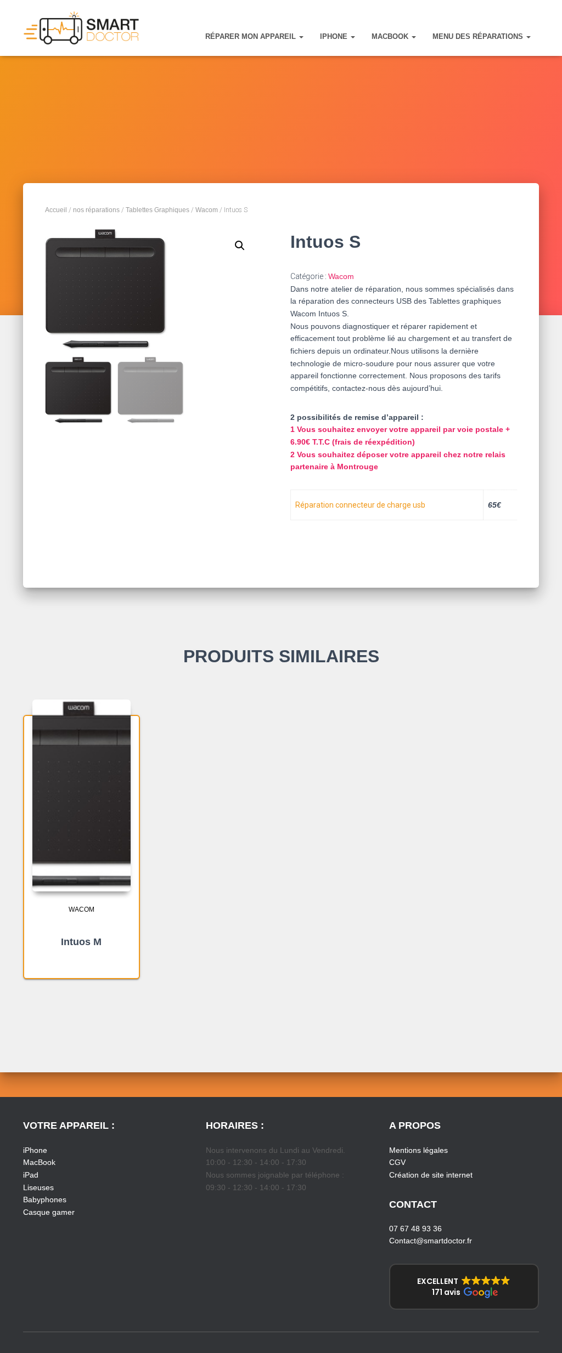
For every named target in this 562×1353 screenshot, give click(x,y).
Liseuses (38, 1187)
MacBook (39, 1162)
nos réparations (96, 210)
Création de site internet (431, 1174)
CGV (397, 1162)
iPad (30, 1174)
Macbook (391, 36)
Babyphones (44, 1199)
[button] (301, 36)
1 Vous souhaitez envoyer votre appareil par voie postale (397, 429)
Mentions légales (418, 1150)
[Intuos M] (81, 795)
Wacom (206, 210)
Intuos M (81, 941)
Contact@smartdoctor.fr (430, 1240)
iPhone (335, 36)
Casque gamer (49, 1212)
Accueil (56, 210)
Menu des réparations (478, 36)
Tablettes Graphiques (157, 210)
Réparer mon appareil (251, 36)
